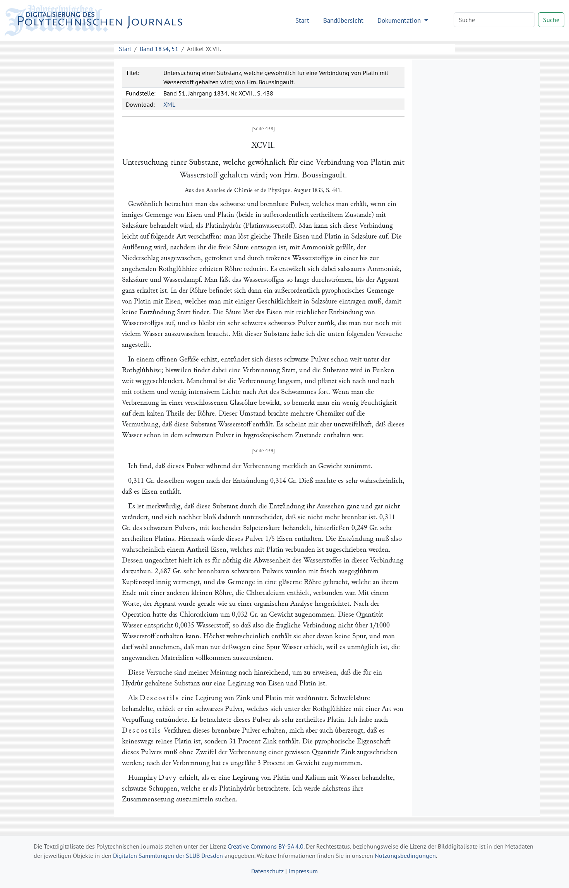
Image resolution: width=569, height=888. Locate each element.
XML (169, 104)
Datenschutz (267, 871)
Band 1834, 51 (159, 49)
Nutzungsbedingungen (405, 855)
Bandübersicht (343, 20)
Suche (551, 20)
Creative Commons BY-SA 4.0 (265, 846)
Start (302, 20)
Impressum (303, 871)
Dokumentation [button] (400, 20)
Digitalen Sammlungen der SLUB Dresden (168, 855)
